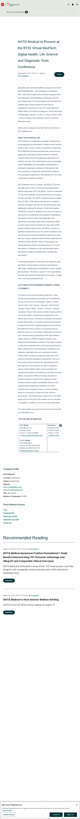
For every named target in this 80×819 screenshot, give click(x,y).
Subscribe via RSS (10, 516)
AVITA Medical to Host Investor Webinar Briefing (31, 599)
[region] (40, 810)
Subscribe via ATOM (11, 520)
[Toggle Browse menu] (72, 12)
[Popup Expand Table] (60, 425)
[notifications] (73, 4)
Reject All (70, 814)
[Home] (10, 4)
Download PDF (8, 513)
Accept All (56, 814)
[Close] (76, 805)
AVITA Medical (23, 76)
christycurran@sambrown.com (31, 435)
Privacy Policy (7, 810)
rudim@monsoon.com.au (29, 450)
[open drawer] (77, 4)
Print (5, 510)
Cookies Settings (8, 814)
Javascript (7, 523)
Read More (9, 580)
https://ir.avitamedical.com (13, 490)
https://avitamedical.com (12, 487)
